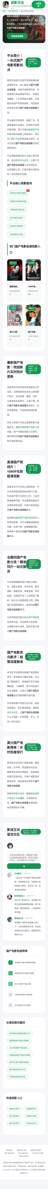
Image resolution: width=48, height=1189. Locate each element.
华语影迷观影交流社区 (17, 1077)
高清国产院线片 (36, 1150)
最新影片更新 (14, 1109)
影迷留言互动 (31, 1123)
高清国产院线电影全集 (18, 201)
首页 (4, 11)
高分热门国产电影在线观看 (19, 1062)
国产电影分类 (9, 1153)
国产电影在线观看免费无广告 (19, 1033)
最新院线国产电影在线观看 (19, 1041)
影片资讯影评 (14, 1123)
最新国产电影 (22, 517)
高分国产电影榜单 (16, 226)
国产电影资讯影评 (16, 218)
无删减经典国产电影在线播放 (19, 1055)
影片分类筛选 (14, 1116)
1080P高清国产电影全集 (18, 1048)
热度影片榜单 (31, 1116)
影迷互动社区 (22, 160)
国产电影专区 (13, 11)
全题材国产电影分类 (17, 210)
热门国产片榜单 (14, 138)
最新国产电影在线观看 (19, 192)
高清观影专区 (31, 1109)
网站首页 (9, 1150)
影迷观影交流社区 (16, 234)
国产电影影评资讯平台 (17, 1069)
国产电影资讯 (23, 1153)
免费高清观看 (17, 36)
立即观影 (38, 4)
